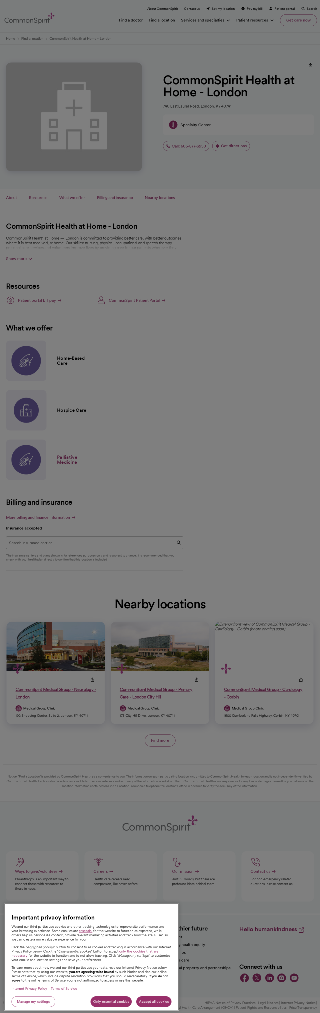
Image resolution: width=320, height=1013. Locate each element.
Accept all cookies (154, 1002)
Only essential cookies (111, 1002)
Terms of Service (64, 988)
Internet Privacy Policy (29, 988)
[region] (91, 956)
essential (85, 931)
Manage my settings (33, 1002)
